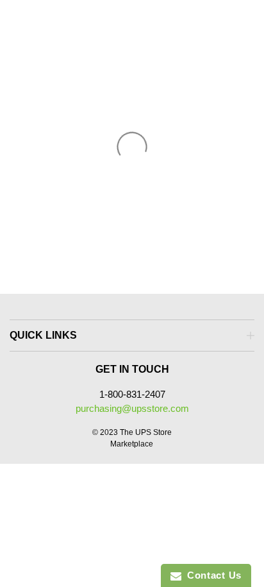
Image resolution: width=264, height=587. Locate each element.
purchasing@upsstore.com (132, 408)
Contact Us (211, 575)
